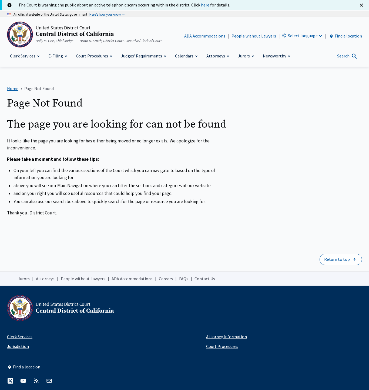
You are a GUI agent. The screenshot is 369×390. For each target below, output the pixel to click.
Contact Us (204, 278)
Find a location (348, 36)
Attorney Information (226, 336)
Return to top (337, 259)
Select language (303, 35)
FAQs (183, 278)
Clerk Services (19, 336)
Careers (166, 278)
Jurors (24, 278)
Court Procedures (222, 346)
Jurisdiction (18, 346)
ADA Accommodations (204, 36)
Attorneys (45, 278)
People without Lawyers (254, 36)
